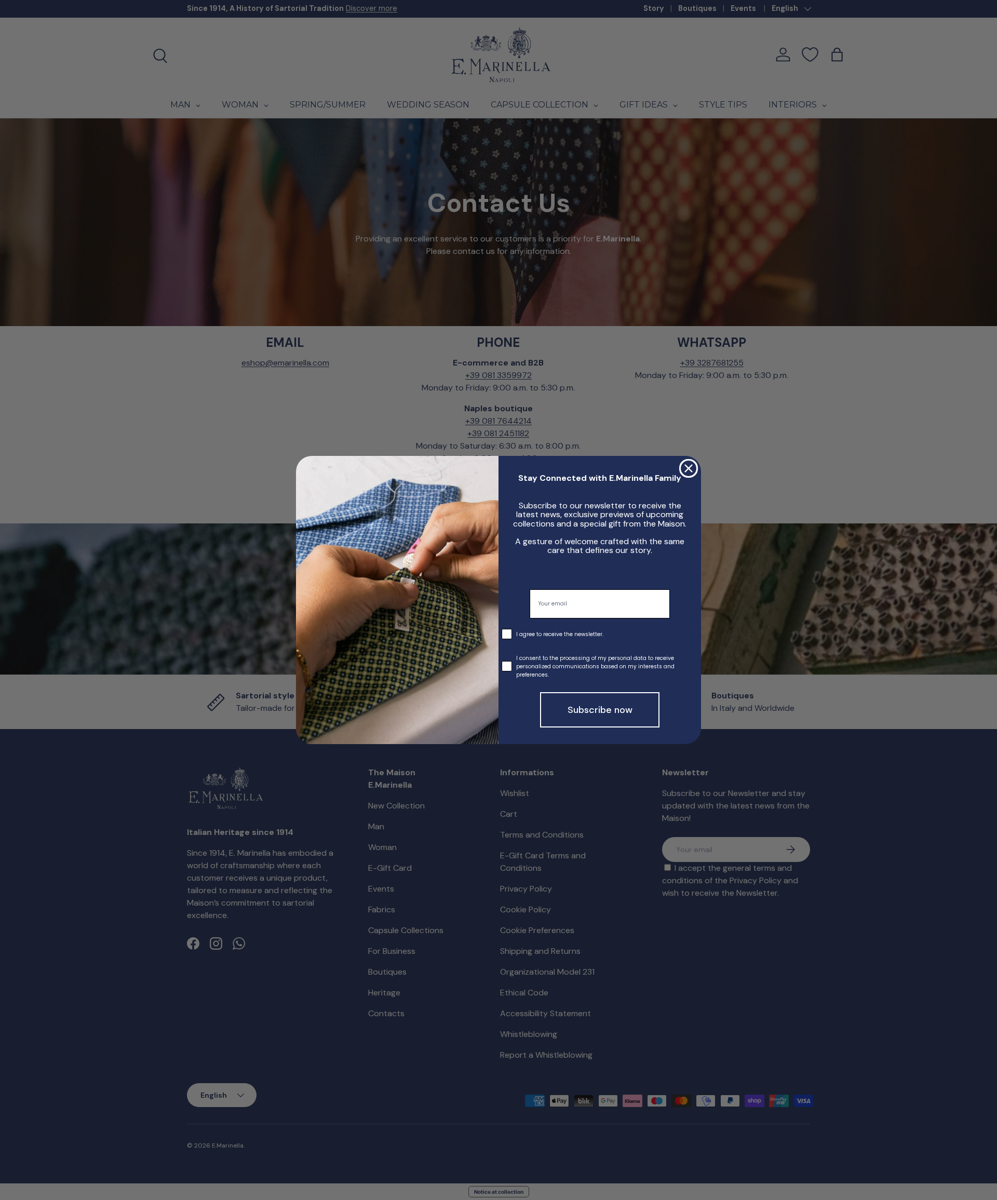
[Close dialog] (688, 468)
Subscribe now (600, 710)
